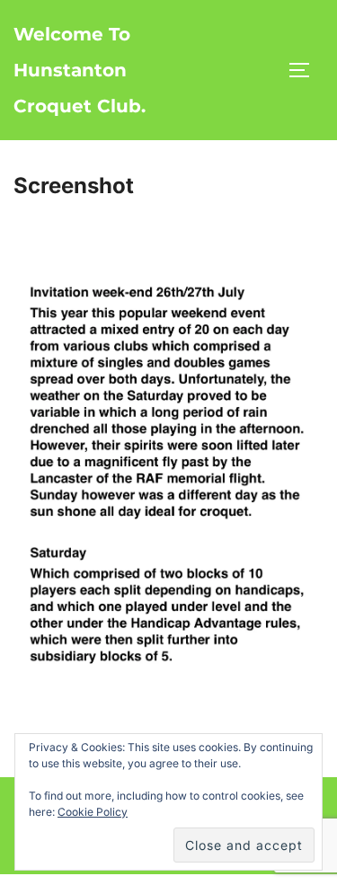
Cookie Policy (93, 812)
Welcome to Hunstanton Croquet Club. (79, 70)
